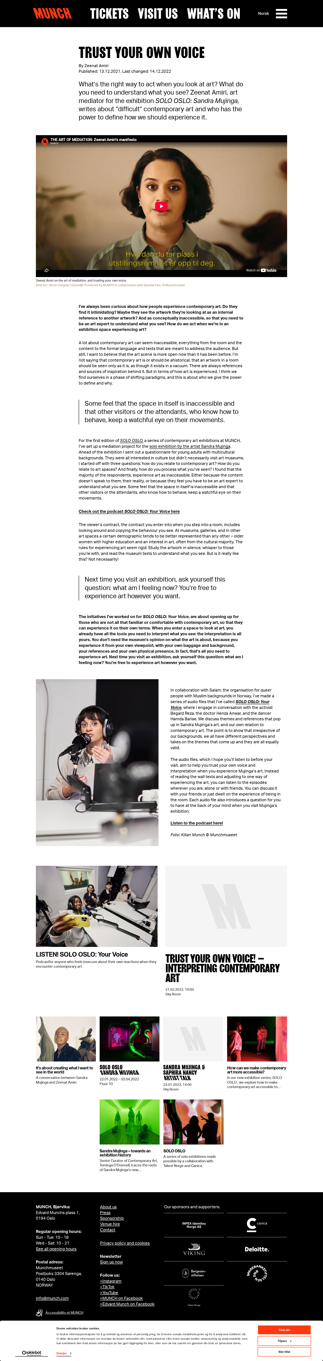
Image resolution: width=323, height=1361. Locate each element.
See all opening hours (56, 1249)
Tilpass (282, 1340)
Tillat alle (284, 1329)
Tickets (109, 14)
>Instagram (110, 1281)
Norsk (263, 14)
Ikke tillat (284, 1351)
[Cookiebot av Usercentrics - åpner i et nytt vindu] (31, 1354)
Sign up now (111, 1262)
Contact (107, 1230)
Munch (54, 13)
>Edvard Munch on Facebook (127, 1304)
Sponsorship (112, 1218)
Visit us (158, 14)
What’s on (213, 14)
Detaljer (61, 1353)
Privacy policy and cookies (125, 1243)
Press (105, 1213)
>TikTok (107, 1287)
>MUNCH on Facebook (121, 1298)
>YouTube (109, 1293)
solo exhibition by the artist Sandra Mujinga (189, 446)
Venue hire (110, 1224)
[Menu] (281, 13)
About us (108, 1207)
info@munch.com (52, 1298)
